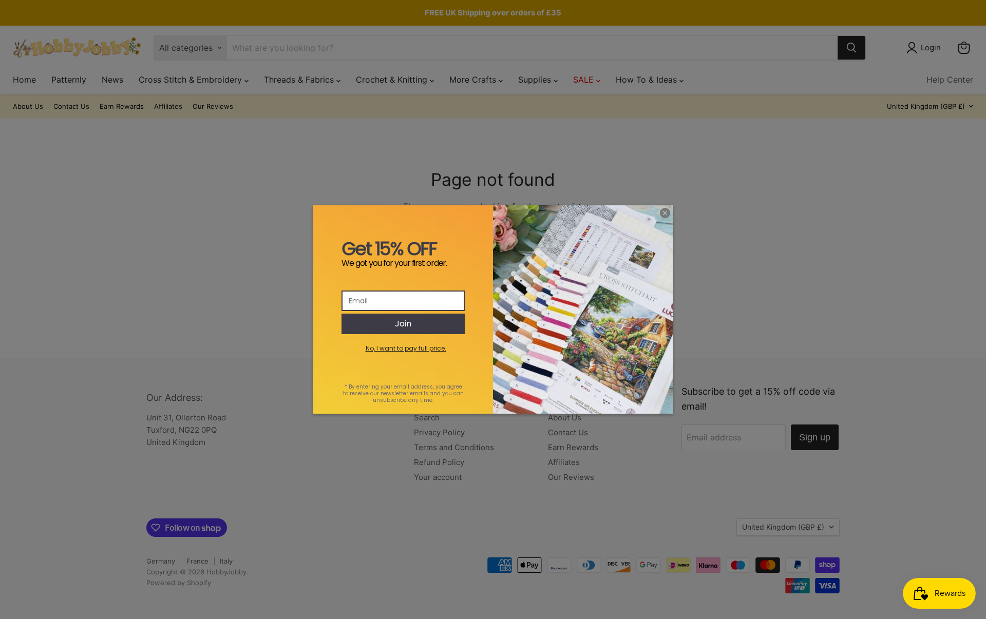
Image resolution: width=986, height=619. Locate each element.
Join (403, 324)
